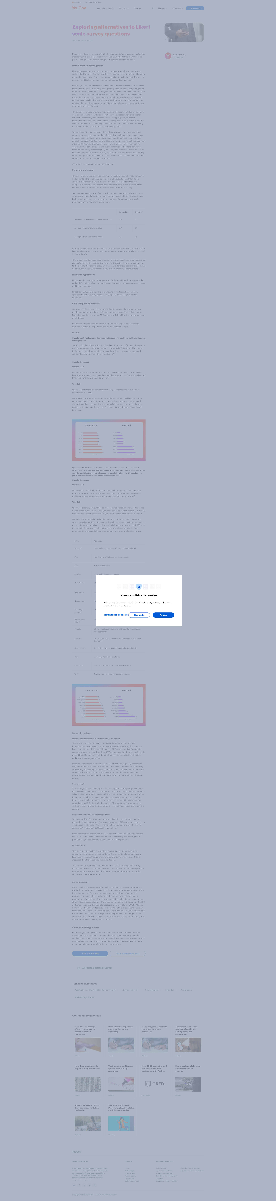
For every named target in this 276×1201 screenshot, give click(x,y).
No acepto (139, 615)
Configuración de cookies (116, 615)
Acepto (163, 615)
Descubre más (125, 606)
